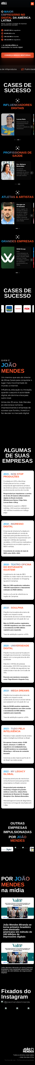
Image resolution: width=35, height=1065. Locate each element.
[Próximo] (31, 126)
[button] (32, 3)
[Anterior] (3, 126)
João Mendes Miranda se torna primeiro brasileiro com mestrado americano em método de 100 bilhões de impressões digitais (17, 930)
